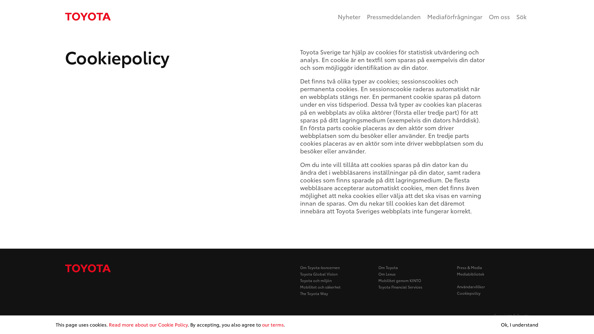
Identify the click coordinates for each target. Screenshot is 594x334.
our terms (273, 324)
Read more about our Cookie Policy (148, 324)
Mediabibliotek (470, 273)
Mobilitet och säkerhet (320, 286)
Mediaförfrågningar (454, 16)
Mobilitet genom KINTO (399, 280)
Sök (521, 16)
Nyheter (349, 16)
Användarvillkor (471, 286)
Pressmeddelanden (394, 16)
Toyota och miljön (316, 280)
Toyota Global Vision (319, 273)
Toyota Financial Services (400, 286)
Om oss (499, 16)
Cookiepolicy (468, 293)
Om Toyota (388, 267)
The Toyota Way (314, 293)
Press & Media (469, 267)
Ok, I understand (519, 325)
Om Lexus (387, 273)
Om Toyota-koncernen (320, 267)
